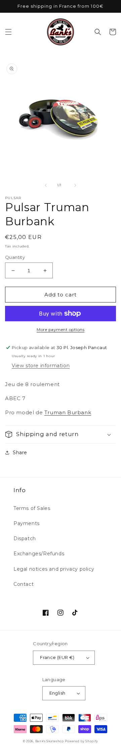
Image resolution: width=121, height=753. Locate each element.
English (57, 693)
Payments (26, 523)
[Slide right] (75, 185)
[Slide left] (45, 185)
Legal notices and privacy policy (53, 569)
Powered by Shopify (81, 741)
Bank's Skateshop (49, 741)
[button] (8, 32)
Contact (23, 584)
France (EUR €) (57, 657)
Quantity (15, 257)
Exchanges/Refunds (38, 554)
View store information (41, 366)
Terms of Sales (31, 508)
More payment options (60, 329)
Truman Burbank (67, 412)
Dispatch (24, 538)
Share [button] (20, 453)
